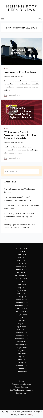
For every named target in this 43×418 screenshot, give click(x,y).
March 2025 (21, 293)
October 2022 (21, 372)
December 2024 (21, 302)
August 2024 (21, 314)
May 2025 (22, 287)
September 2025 (21, 275)
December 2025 (21, 269)
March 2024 (21, 329)
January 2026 (21, 266)
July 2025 (21, 281)
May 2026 (22, 257)
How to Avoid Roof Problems (20, 72)
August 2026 (21, 248)
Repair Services (21, 387)
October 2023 (21, 341)
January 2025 (21, 299)
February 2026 (22, 263)
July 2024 (21, 317)
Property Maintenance (21, 384)
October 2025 (21, 272)
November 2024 (21, 305)
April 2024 (21, 326)
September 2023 (21, 344)
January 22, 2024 (9, 76)
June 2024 (21, 320)
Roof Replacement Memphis (22, 390)
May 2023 (22, 357)
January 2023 (21, 366)
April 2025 (21, 290)
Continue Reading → (12, 95)
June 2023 (21, 353)
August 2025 (21, 278)
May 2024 (22, 323)
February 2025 (22, 296)
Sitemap (30, 414)
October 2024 (21, 308)
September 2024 (21, 311)
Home (6, 69)
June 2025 (21, 284)
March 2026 (21, 260)
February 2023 (22, 363)
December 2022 (21, 369)
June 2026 (21, 254)
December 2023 (21, 335)
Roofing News (21, 393)
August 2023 (21, 347)
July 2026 (21, 251)
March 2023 (21, 360)
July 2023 (21, 350)
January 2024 (21, 332)
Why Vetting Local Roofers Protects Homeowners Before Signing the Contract (19, 216)
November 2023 (21, 338)
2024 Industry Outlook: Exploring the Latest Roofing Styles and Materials (20, 135)
